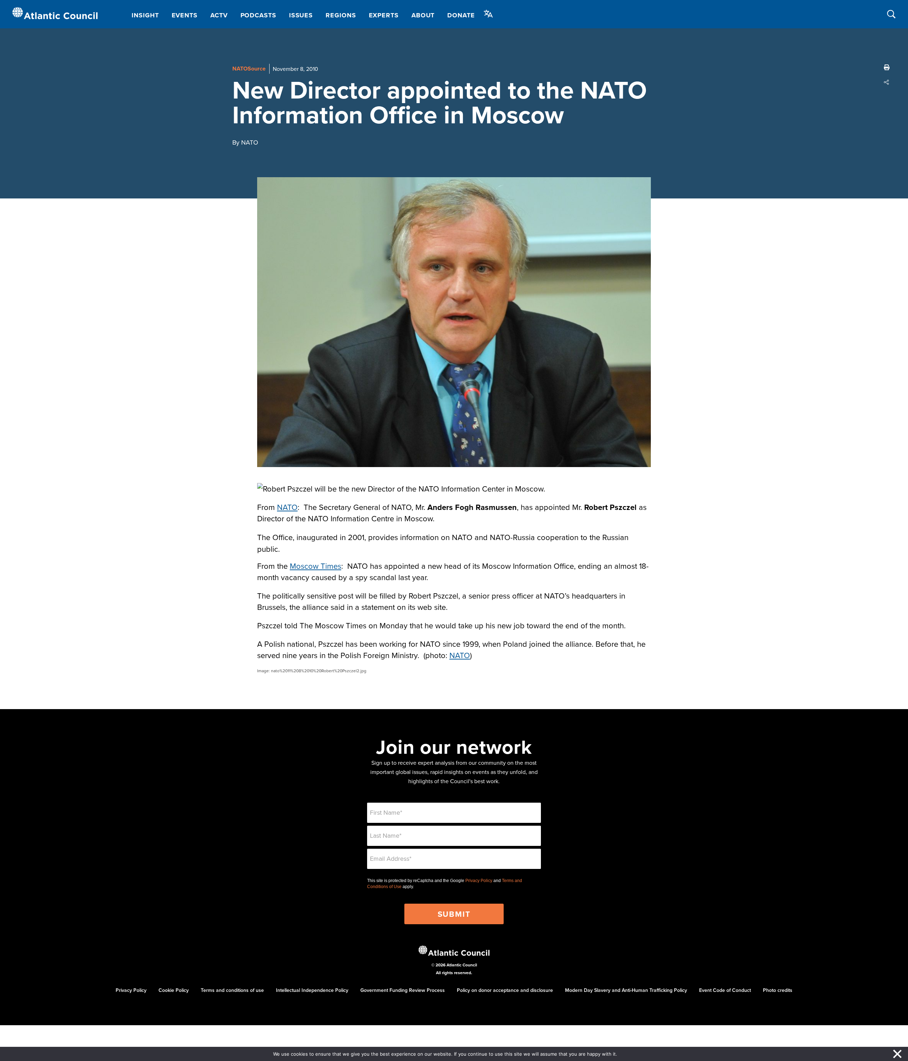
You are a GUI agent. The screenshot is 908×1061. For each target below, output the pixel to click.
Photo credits (777, 990)
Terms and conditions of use (232, 990)
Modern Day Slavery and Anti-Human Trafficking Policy (626, 990)
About (423, 15)
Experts (384, 15)
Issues (301, 15)
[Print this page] (886, 67)
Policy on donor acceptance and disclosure (505, 990)
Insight (145, 15)
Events (185, 15)
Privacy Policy (478, 880)
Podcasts (258, 15)
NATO (287, 506)
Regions (341, 15)
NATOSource (249, 68)
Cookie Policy (174, 990)
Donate (461, 15)
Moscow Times (315, 565)
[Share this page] (886, 82)
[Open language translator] (488, 13)
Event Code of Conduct (725, 990)
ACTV (219, 15)
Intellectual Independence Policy (312, 990)
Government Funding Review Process (402, 990)
